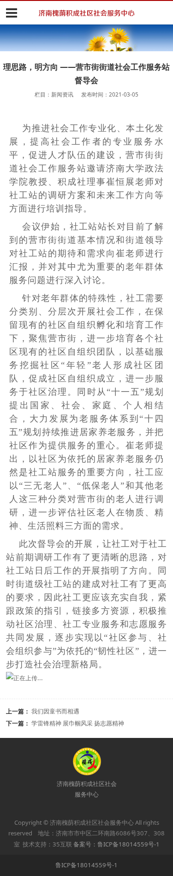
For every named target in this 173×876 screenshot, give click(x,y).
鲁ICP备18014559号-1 (86, 865)
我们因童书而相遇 (55, 711)
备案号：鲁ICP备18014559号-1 (116, 844)
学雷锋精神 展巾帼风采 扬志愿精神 (77, 723)
